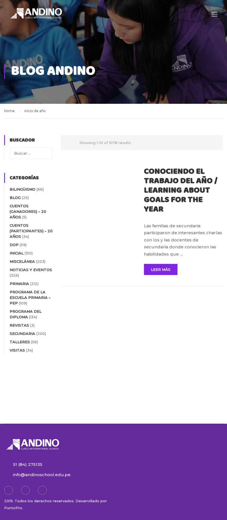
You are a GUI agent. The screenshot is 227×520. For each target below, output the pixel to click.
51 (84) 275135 (27, 464)
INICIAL (17, 253)
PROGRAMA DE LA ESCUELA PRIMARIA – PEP (30, 297)
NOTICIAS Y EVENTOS (31, 269)
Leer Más (161, 269)
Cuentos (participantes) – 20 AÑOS (31, 231)
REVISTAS (19, 325)
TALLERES (20, 342)
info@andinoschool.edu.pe (42, 474)
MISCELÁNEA (22, 261)
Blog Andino (53, 71)
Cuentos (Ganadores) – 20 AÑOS (28, 211)
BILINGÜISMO (22, 189)
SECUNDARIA (22, 333)
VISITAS (17, 350)
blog (15, 197)
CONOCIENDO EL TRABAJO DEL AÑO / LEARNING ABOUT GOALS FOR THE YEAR (181, 190)
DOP (14, 245)
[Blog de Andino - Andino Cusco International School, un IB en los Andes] (36, 16)
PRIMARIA (19, 283)
